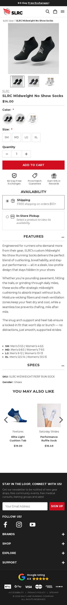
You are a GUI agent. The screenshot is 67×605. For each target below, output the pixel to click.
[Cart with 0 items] (55, 11)
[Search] (48, 11)
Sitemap (54, 592)
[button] (33, 577)
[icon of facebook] (5, 525)
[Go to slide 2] (61, 419)
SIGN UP (57, 506)
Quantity (8, 147)
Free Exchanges (38, 3)
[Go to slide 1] (5, 419)
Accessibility (16, 592)
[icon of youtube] (33, 525)
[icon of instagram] (19, 525)
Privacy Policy (36, 592)
